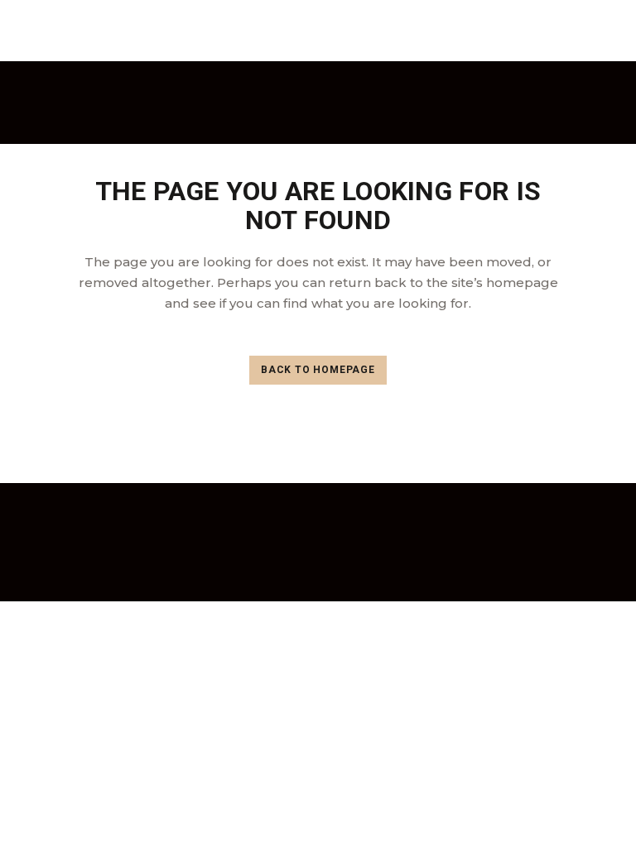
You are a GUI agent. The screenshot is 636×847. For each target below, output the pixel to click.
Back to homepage (318, 370)
